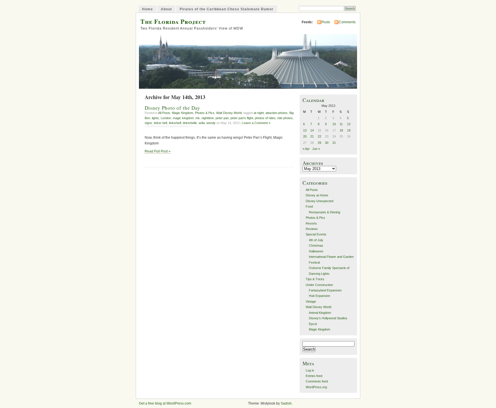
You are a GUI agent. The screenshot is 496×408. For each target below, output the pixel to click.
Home (147, 9)
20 (305, 136)
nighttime (208, 118)
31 (334, 142)
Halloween (316, 251)
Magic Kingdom (182, 113)
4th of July (316, 240)
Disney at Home (317, 195)
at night (259, 113)
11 (341, 124)
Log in (310, 370)
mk (197, 118)
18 (341, 130)
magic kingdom (183, 118)
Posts (325, 22)
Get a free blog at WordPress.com (165, 403)
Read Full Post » (157, 151)
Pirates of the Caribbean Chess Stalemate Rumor (227, 9)
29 (319, 142)
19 (348, 130)
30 (326, 142)
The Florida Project (173, 21)
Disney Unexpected (319, 201)
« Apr (306, 148)
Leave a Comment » (256, 123)
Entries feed (314, 376)
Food (309, 206)
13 (305, 130)
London (166, 118)
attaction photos (277, 113)
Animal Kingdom (320, 312)
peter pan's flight (241, 118)
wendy (211, 123)
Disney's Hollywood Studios (328, 318)
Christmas (316, 245)
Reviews (312, 229)
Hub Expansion (319, 295)
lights (155, 118)
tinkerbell (175, 123)
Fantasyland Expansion (325, 290)
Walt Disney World (229, 113)
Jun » (316, 148)
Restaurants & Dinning (324, 212)
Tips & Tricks (315, 279)
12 (348, 124)
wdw (202, 123)
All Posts (164, 113)
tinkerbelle (190, 123)
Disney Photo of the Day (172, 108)
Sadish (286, 403)
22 (319, 136)
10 (334, 124)
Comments (347, 22)
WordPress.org (316, 387)
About (166, 9)
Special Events (316, 234)
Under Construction (319, 285)
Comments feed (317, 381)
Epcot (313, 324)
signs (148, 123)
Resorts (311, 223)
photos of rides (265, 118)
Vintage (311, 301)
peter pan (222, 118)
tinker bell (160, 123)
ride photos (285, 118)
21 (312, 136)
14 (312, 130)
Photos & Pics (204, 113)
